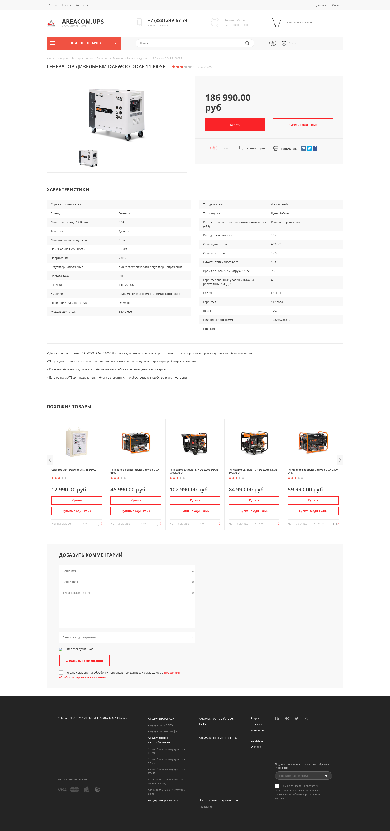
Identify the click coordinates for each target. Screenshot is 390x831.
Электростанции (82, 58)
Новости (66, 5)
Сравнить (225, 148)
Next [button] (340, 460)
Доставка (322, 5)
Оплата (336, 5)
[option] (117, 116)
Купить (235, 125)
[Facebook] (315, 148)
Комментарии (256, 148)
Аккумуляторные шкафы (162, 731)
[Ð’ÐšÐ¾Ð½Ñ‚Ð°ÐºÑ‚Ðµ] (303, 148)
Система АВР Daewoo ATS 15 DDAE (73, 469)
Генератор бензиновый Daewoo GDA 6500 (134, 471)
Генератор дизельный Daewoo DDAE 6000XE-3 (253, 471)
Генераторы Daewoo (110, 58)
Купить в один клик (77, 511)
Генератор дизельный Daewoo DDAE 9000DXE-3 (194, 471)
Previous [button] (50, 460)
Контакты (82, 5)
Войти (292, 43)
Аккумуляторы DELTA (160, 725)
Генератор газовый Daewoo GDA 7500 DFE (313, 471)
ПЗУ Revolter (206, 806)
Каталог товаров (57, 58)
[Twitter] (309, 148)
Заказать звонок (158, 25)
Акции (53, 5)
